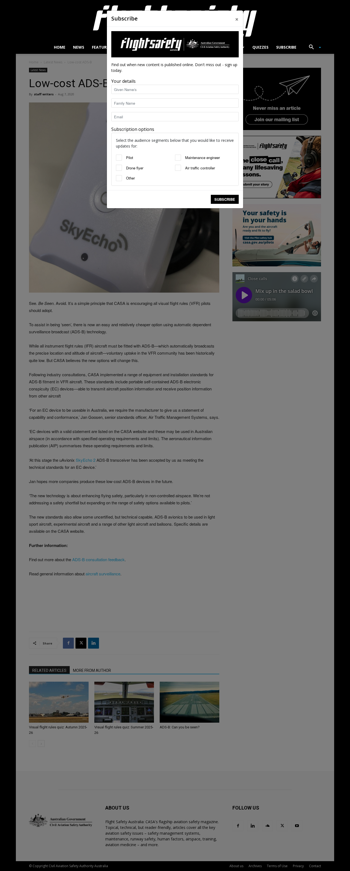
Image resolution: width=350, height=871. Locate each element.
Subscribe (224, 199)
